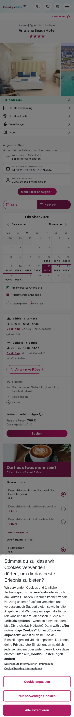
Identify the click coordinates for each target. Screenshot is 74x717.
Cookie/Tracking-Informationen (23, 668)
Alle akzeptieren (37, 710)
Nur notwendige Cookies (37, 696)
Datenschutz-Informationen (20, 663)
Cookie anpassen (37, 682)
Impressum (46, 663)
